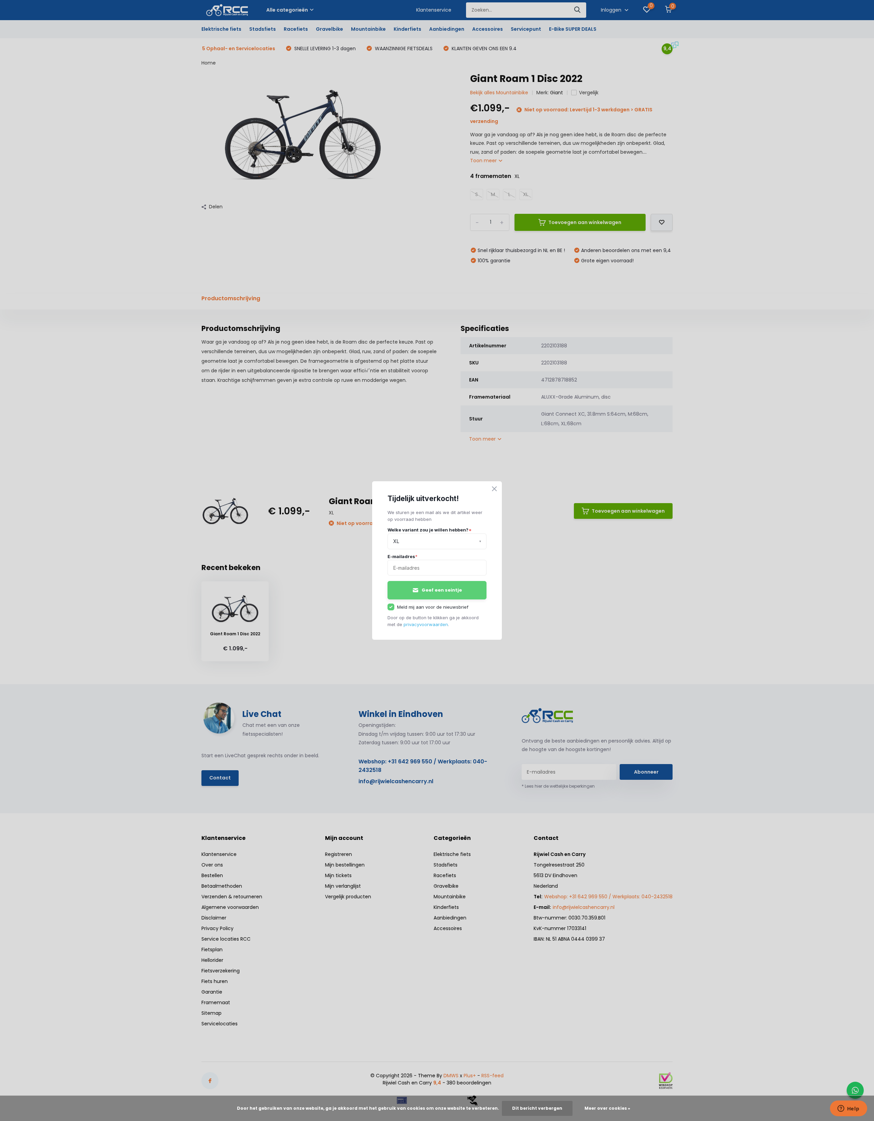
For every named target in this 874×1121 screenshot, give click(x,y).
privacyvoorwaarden (426, 624)
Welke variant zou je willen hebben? (429, 529)
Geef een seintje (442, 590)
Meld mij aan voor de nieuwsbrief (432, 607)
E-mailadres (402, 556)
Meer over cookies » (607, 1108)
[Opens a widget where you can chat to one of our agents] (848, 1109)
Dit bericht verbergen (537, 1108)
